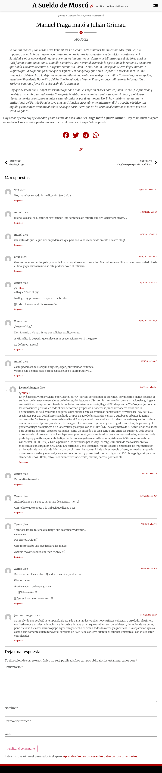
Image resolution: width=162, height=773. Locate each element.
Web (8, 734)
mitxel (21, 288)
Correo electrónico (18, 721)
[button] (155, 4)
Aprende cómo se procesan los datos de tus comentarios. (100, 756)
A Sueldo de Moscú (60, 5)
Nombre (11, 708)
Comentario (14, 667)
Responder (18, 200)
